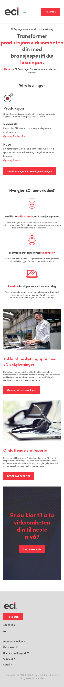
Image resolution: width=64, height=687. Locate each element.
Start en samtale (32, 549)
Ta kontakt (50, 11)
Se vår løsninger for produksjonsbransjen (29, 171)
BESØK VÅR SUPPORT (18, 476)
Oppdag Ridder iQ (13, 136)
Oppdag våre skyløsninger (21, 390)
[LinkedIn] (4, 631)
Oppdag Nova (11, 160)
